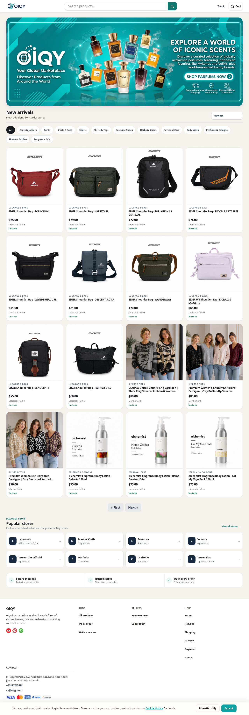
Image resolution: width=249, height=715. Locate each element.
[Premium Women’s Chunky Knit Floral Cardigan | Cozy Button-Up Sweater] (214, 352)
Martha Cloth (135, 401)
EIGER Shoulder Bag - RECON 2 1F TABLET (213, 211)
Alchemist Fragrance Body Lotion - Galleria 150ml (90, 477)
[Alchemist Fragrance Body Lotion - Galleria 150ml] (94, 440)
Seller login (138, 624)
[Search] (172, 6)
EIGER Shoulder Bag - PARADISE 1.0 (90, 388)
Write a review (87, 632)
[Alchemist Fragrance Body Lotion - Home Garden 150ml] (154, 440)
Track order (86, 624)
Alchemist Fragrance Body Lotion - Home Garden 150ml (154, 477)
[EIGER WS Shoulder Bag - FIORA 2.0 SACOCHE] (214, 264)
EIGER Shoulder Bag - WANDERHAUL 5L (32, 299)
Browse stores (140, 615)
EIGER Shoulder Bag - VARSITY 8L (89, 211)
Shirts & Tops (65, 130)
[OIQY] (16, 6)
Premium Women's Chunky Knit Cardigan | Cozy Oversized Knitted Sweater (30, 477)
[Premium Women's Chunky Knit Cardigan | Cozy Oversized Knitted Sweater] (34, 440)
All (10, 130)
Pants (47, 130)
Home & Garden (18, 139)
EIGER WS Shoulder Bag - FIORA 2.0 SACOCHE (210, 301)
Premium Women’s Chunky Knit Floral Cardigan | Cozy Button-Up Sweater (212, 389)
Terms (188, 615)
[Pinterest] (14, 630)
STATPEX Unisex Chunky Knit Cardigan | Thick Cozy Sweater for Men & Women (153, 389)
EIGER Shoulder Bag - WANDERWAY (150, 299)
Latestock (13, 224)
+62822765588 (14, 685)
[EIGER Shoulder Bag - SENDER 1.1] (34, 352)
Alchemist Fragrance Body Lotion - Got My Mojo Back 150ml (212, 477)
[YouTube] (8, 630)
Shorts (83, 130)
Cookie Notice (154, 708)
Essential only (207, 708)
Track (221, 6)
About (188, 657)
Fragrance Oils (42, 139)
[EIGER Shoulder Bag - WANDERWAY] (154, 264)
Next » (133, 507)
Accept (228, 708)
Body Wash (193, 130)
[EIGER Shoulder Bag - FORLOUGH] (34, 176)
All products (86, 615)
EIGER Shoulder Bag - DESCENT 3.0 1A (91, 299)
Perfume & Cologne (217, 130)
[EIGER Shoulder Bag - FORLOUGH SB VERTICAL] (154, 176)
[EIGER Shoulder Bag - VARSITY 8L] (94, 176)
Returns (189, 624)
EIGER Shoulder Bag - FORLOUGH (29, 211)
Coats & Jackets (28, 130)
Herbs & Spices (148, 130)
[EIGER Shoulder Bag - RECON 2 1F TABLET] (214, 176)
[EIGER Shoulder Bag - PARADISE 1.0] (94, 352)
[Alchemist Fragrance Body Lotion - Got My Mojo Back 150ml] (214, 440)
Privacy (189, 640)
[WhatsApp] (21, 630)
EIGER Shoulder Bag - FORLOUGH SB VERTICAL (150, 213)
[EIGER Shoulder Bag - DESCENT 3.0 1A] (94, 264)
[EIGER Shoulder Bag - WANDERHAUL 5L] (34, 264)
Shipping (190, 632)
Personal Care (171, 130)
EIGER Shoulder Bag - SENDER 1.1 (29, 388)
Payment (190, 649)
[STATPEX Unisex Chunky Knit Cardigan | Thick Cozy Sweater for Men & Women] (154, 352)
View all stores (231, 526)
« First (115, 507)
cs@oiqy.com (14, 690)
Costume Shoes (124, 130)
